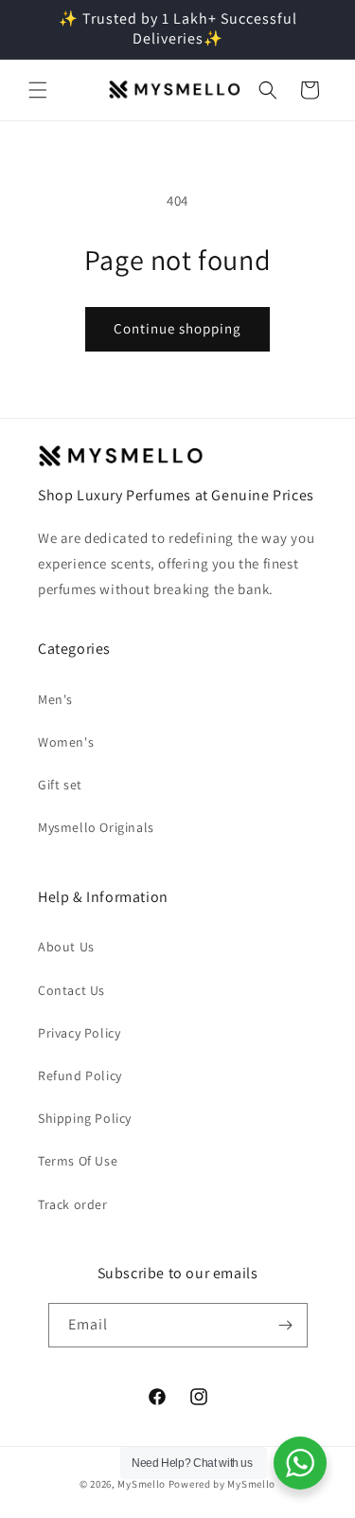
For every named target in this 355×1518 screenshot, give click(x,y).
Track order (73, 1204)
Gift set (60, 784)
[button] (38, 90)
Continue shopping (177, 328)
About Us (66, 946)
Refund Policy (80, 1075)
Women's (66, 741)
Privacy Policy (79, 1032)
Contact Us (71, 990)
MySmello (141, 1484)
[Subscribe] (286, 1325)
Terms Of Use (77, 1160)
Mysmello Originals (96, 827)
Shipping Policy (85, 1118)
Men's (55, 699)
